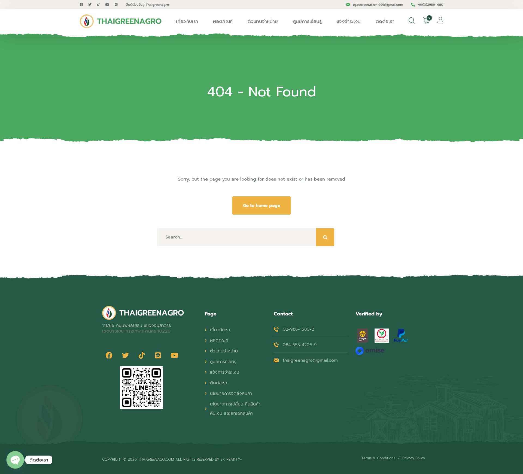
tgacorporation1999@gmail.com (378, 4)
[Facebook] (109, 355)
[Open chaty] (15, 459)
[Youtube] (174, 355)
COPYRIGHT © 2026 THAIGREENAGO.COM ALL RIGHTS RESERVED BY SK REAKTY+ (172, 459)
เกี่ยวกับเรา (187, 21)
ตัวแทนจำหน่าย (263, 21)
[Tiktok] (141, 355)
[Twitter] (125, 355)
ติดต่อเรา (385, 21)
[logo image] (121, 21)
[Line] (158, 355)
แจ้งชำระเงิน (349, 21)
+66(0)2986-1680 (430, 4)
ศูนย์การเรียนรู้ (307, 21)
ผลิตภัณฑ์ (223, 21)
